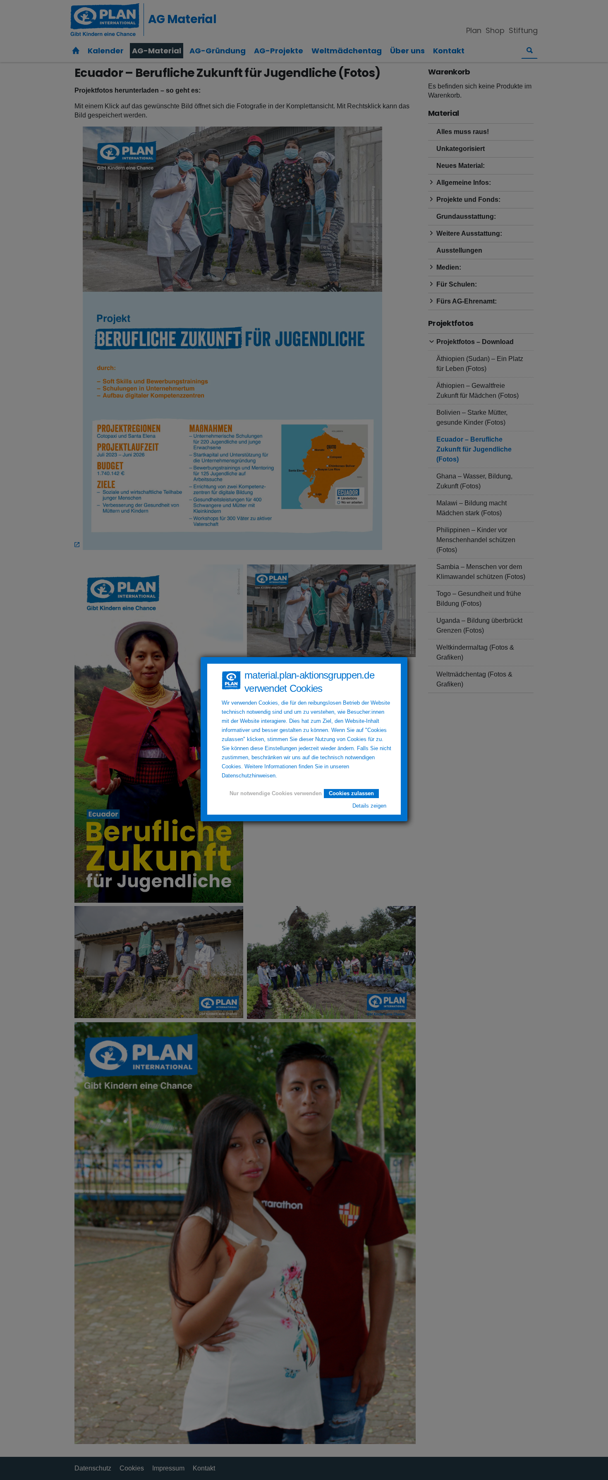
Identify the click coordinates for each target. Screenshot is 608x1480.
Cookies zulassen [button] (351, 793)
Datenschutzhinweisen (248, 776)
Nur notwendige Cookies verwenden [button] (276, 793)
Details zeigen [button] (369, 806)
